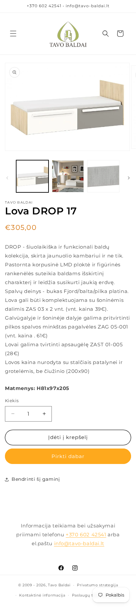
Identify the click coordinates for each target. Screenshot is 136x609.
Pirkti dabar (68, 456)
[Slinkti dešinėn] (128, 178)
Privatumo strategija (97, 585)
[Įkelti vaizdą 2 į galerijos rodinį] (68, 176)
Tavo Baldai (59, 585)
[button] (13, 33)
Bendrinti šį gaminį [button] (36, 479)
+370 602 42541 (86, 534)
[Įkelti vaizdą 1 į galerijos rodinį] (32, 176)
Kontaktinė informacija (42, 595)
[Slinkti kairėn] (7, 178)
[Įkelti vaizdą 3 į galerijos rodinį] (103, 176)
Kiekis (11, 400)
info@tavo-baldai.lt (79, 543)
